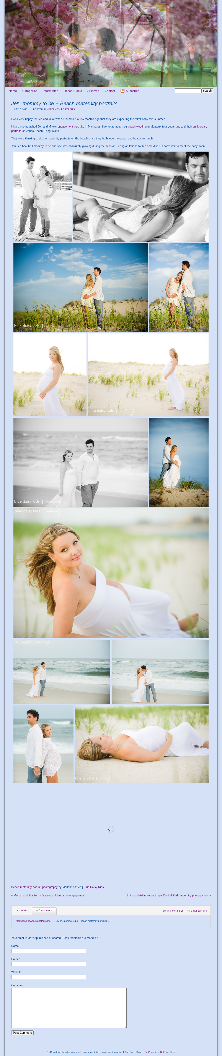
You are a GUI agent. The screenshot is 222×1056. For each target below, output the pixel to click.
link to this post (175, 910)
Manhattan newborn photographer (33, 921)
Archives (93, 90)
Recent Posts (73, 90)
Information (50, 90)
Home (13, 90)
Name (15, 946)
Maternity (53, 109)
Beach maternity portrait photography (34, 887)
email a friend (199, 910)
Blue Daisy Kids (94, 887)
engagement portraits (71, 126)
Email (14, 959)
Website (16, 972)
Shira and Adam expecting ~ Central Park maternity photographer (169, 895)
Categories (29, 90)
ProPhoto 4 (150, 1052)
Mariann (23, 910)
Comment (17, 985)
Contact (109, 90)
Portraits (68, 109)
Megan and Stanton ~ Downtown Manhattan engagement (48, 895)
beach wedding (137, 126)
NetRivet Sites (167, 1052)
